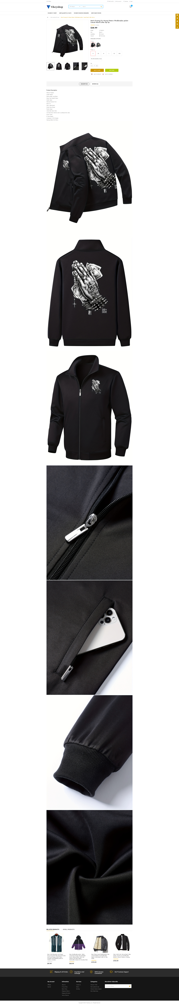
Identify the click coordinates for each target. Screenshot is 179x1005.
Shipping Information (66, 993)
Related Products (52, 929)
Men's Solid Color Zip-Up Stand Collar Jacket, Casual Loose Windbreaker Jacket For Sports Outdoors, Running (122, 956)
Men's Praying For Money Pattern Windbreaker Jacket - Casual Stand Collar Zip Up (77, 17)
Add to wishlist (97, 74)
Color (92, 41)
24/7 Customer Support (122, 972)
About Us (64, 984)
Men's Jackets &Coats (54, 17)
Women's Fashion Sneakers (96, 989)
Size (93, 49)
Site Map (78, 989)
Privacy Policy (65, 987)
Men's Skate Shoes (94, 991)
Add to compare (109, 74)
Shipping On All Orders (61, 972)
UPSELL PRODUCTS (68, 929)
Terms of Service (65, 995)
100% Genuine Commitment (99, 972)
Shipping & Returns (66, 991)
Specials (49, 987)
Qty (91, 63)
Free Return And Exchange (79, 972)
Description (84, 84)
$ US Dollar (48, 1)
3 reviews (97, 25)
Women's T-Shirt (94, 984)
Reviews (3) (95, 84)
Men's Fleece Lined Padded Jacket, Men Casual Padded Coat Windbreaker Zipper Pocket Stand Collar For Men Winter (100, 956)
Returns (77, 987)
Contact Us (78, 984)
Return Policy (64, 989)
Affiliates (49, 984)
